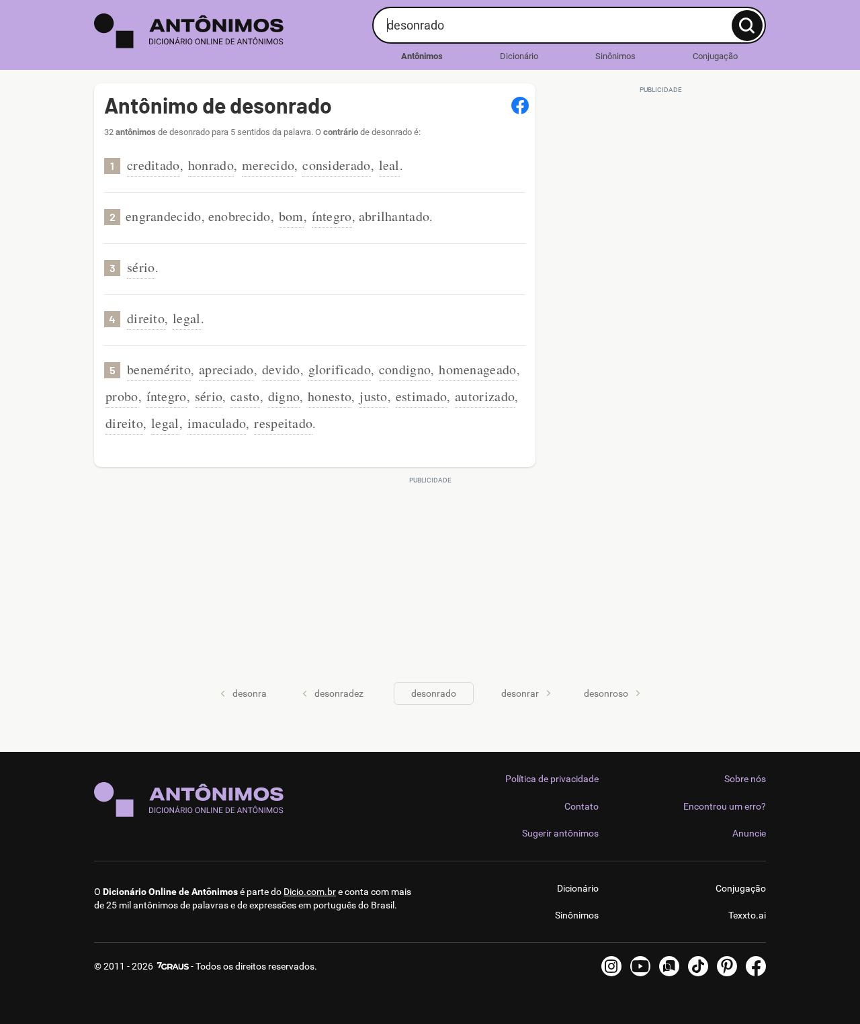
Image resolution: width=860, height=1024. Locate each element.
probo (121, 396)
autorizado (485, 396)
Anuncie (749, 833)
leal (389, 165)
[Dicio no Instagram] (611, 966)
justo (373, 396)
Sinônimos (615, 56)
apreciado (226, 369)
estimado (421, 396)
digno (284, 396)
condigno (405, 369)
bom (291, 216)
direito (146, 318)
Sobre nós (745, 778)
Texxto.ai (747, 915)
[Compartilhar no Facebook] (520, 105)
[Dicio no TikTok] (698, 966)
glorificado (339, 369)
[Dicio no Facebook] (756, 966)
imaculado (217, 423)
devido (281, 369)
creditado (153, 165)
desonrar (520, 693)
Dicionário (519, 56)
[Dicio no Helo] (669, 966)
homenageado (477, 369)
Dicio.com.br (310, 891)
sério (141, 267)
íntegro (332, 216)
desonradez (338, 693)
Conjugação (715, 56)
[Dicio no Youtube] (640, 966)
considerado (336, 165)
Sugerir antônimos (560, 833)
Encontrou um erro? (724, 806)
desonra (249, 693)
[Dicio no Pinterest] (727, 966)
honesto (329, 396)
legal (187, 318)
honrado (211, 165)
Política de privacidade (552, 778)
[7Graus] (172, 966)
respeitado (283, 423)
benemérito (159, 369)
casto (245, 396)
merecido (268, 165)
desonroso (606, 693)
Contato (581, 806)
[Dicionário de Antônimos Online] (228, 30)
